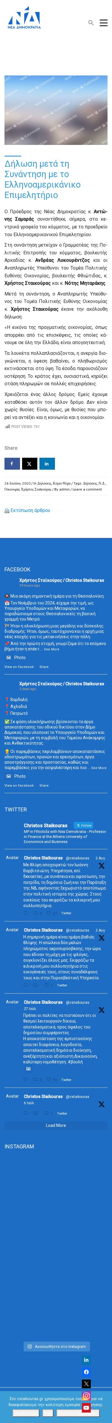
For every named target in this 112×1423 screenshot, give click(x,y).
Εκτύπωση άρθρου (30, 510)
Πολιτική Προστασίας (78, 1413)
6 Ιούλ (29, 1103)
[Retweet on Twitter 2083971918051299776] (37, 985)
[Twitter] (86, 1384)
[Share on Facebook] (12, 464)
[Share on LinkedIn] (47, 464)
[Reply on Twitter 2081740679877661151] (27, 1079)
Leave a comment (87, 489)
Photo (20, 657)
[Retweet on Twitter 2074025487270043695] (37, 1113)
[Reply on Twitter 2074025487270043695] (27, 1113)
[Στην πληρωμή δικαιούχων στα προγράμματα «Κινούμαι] (56, 1186)
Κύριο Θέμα (61, 483)
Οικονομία (11, 489)
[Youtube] (86, 1408)
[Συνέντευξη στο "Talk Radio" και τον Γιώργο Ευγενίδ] (56, 1308)
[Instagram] (86, 1396)
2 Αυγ (100, 858)
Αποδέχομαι (26, 1413)
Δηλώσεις (44, 483)
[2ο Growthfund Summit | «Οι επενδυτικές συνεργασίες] (56, 1247)
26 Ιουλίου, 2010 (17, 483)
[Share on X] (30, 464)
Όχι (48, 1413)
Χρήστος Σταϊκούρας (36, 489)
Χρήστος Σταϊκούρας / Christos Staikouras (61, 580)
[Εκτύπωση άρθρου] (6, 510)
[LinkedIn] (86, 1360)
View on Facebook (19, 667)
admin (64, 489)
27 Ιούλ (30, 1009)
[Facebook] (86, 1372)
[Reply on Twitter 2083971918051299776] (27, 985)
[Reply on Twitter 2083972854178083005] (27, 913)
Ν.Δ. (102, 483)
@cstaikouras (77, 858)
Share (44, 667)
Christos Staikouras (43, 858)
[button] (91, 24)
